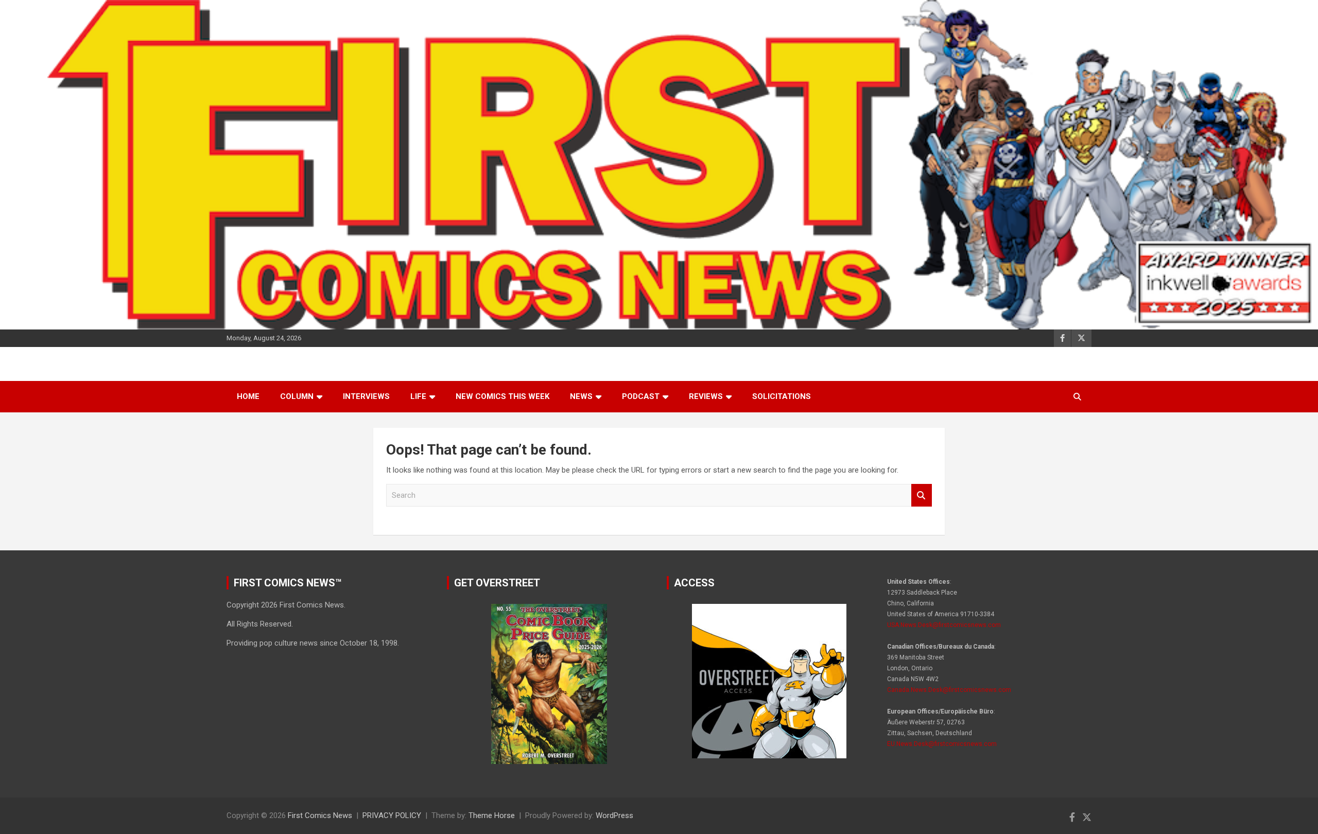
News (581, 396)
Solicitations (781, 396)
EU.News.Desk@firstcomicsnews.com (942, 744)
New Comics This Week (502, 396)
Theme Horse (492, 815)
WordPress (614, 815)
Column (297, 396)
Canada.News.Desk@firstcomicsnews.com (949, 689)
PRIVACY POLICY (391, 815)
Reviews (706, 396)
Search (921, 495)
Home (248, 396)
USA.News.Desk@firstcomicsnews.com (944, 625)
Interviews (366, 396)
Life (418, 396)
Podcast (641, 396)
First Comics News (320, 815)
